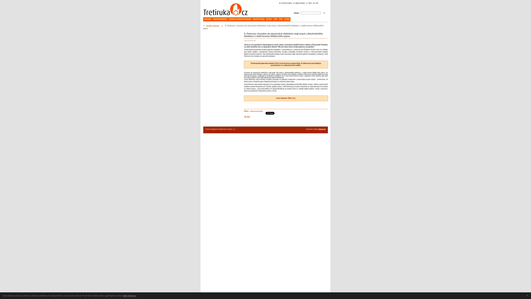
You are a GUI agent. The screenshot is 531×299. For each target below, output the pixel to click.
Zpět (248, 117)
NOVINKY (207, 19)
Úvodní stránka (286, 3)
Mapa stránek (300, 3)
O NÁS (286, 19)
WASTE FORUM (258, 19)
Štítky (246, 111)
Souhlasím (528, 295)
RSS (310, 3)
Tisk (316, 3)
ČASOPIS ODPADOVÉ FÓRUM (240, 19)
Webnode (322, 129)
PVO (280, 19)
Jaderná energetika (256, 111)
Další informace (129, 296)
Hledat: (296, 13)
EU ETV (269, 19)
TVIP (275, 19)
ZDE (293, 98)
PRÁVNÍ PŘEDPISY (220, 19)
